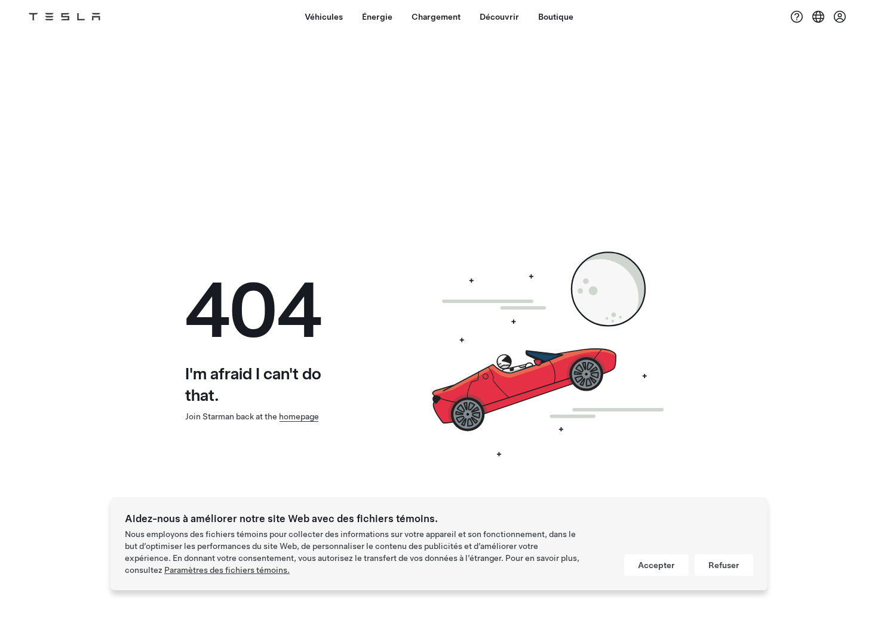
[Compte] (839, 16)
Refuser (723, 565)
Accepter (656, 565)
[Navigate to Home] (64, 17)
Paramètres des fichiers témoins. (227, 570)
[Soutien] (796, 16)
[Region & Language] (818, 16)
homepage (299, 416)
